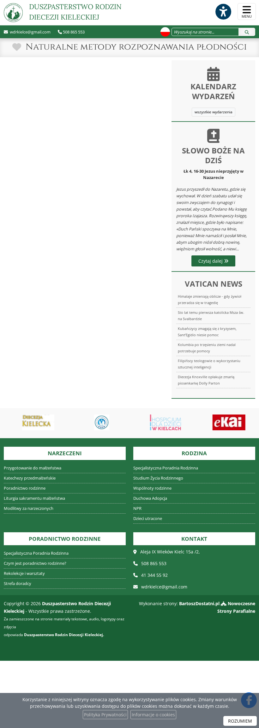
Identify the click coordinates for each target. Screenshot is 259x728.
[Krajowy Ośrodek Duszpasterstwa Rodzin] (99, 422)
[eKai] (226, 422)
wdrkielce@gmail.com (30, 32)
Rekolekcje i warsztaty (24, 573)
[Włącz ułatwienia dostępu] (223, 11)
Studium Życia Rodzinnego (158, 478)
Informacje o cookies (153, 715)
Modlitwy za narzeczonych (28, 508)
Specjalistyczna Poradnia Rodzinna (165, 468)
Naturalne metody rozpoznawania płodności (136, 47)
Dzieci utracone (147, 518)
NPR (137, 508)
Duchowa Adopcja (150, 498)
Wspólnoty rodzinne (152, 488)
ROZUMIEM (240, 721)
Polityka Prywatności (105, 715)
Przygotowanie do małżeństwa (32, 468)
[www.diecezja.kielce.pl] (35, 422)
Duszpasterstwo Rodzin (75, 11)
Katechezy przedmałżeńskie (30, 478)
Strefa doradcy (17, 583)
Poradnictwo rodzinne (24, 488)
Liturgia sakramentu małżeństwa (34, 498)
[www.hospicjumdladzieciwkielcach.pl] (162, 422)
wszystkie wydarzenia (213, 112)
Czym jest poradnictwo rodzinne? (35, 563)
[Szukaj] (246, 32)
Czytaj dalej (211, 261)
